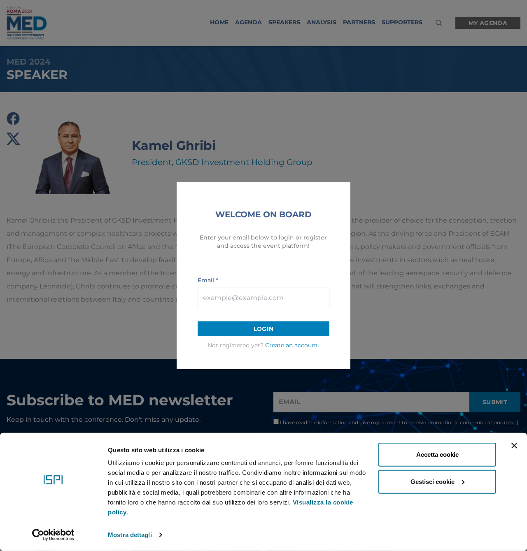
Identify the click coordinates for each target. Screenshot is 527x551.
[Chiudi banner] (514, 446)
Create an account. (292, 345)
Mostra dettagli (130, 534)
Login (264, 328)
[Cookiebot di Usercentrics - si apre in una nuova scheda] (53, 535)
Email (208, 280)
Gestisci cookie (432, 481)
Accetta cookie (437, 454)
